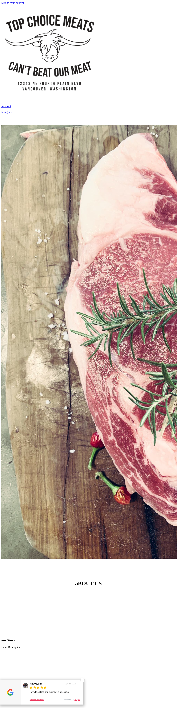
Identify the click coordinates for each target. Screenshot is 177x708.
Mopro (77, 699)
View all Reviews (37, 699)
